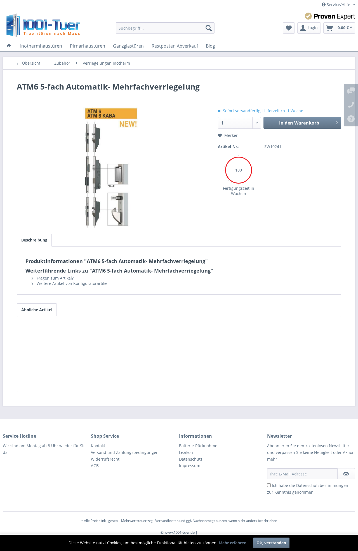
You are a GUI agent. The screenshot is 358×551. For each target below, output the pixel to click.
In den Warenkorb (299, 123)
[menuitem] (165, 28)
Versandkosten (166, 520)
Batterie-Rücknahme (198, 445)
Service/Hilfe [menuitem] (338, 4)
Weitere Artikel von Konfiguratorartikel (72, 283)
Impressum (189, 465)
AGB (95, 465)
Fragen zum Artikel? (55, 278)
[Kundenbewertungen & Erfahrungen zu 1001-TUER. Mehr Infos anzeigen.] (330, 16)
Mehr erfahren (232, 542)
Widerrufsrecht (105, 459)
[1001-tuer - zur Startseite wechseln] (43, 25)
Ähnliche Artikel (36, 309)
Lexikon (186, 452)
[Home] (9, 46)
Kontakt (98, 445)
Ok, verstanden (271, 542)
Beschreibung (34, 240)
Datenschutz (190, 459)
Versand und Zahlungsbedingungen (125, 452)
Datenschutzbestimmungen (322, 485)
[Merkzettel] (289, 28)
